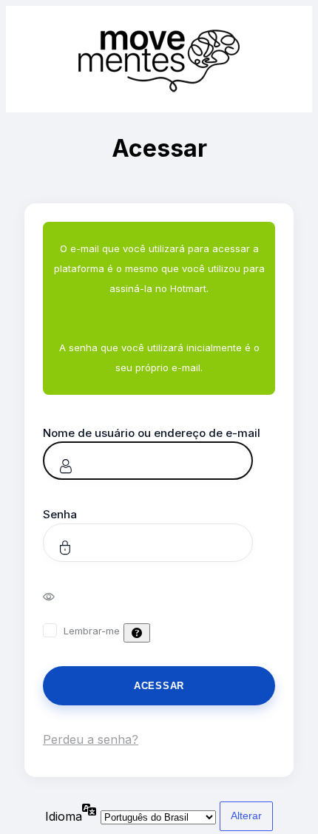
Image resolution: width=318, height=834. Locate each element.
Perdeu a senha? (90, 739)
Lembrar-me (92, 631)
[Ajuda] (137, 633)
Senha (60, 514)
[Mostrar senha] (59, 596)
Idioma (63, 816)
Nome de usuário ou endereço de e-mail (151, 433)
